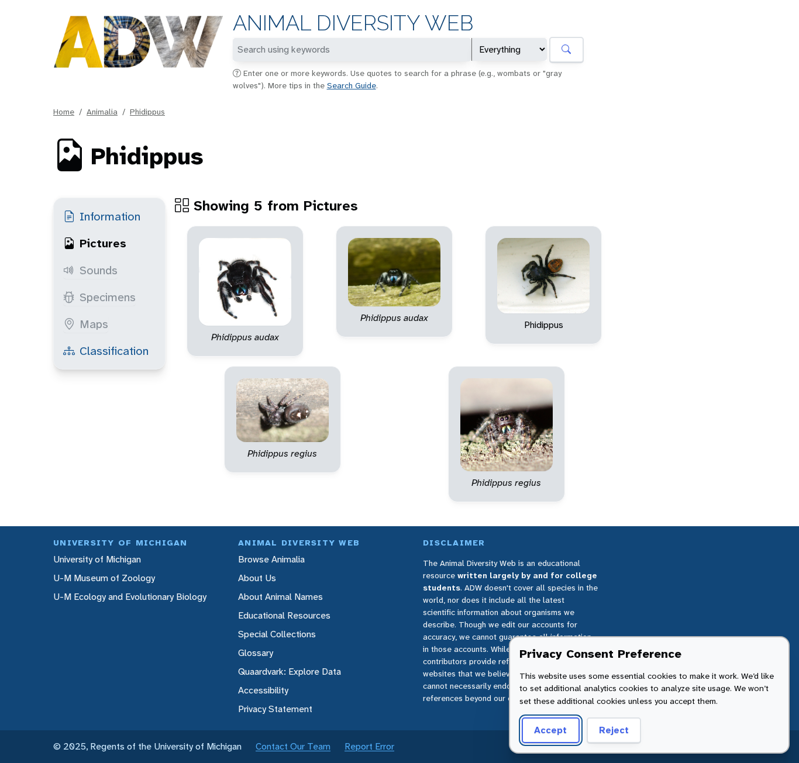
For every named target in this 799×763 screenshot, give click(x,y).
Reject (614, 730)
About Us (257, 578)
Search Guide (351, 85)
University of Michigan (97, 559)
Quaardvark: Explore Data (289, 671)
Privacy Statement (275, 709)
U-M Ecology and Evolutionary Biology (129, 597)
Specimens (108, 297)
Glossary (255, 653)
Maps (94, 324)
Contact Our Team (293, 746)
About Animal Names (280, 597)
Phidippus (147, 111)
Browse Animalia (271, 559)
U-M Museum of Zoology (104, 578)
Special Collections (277, 634)
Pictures (103, 243)
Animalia (102, 111)
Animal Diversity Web (353, 23)
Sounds (99, 270)
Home (63, 111)
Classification (114, 350)
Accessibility (263, 690)
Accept (550, 730)
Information (110, 216)
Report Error (369, 746)
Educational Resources (284, 615)
